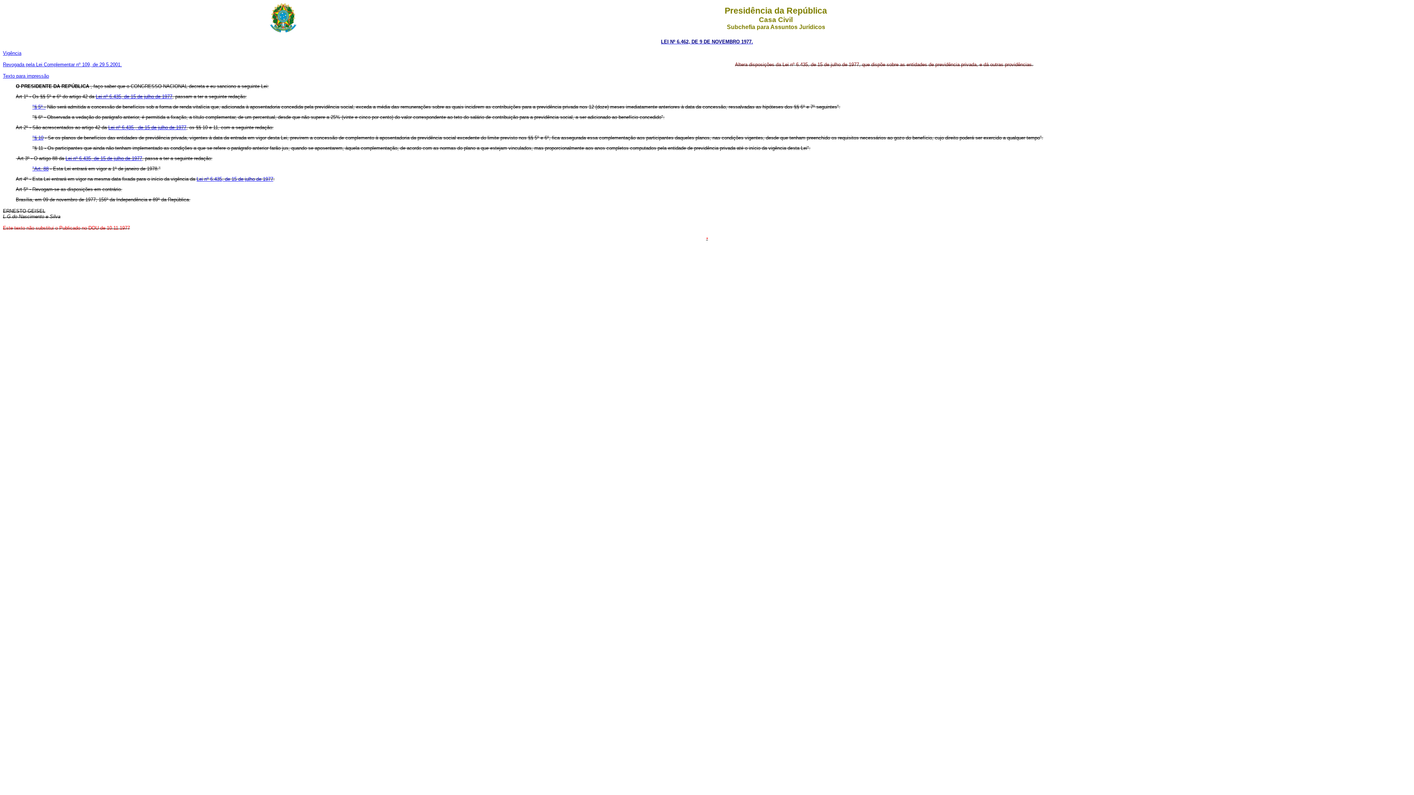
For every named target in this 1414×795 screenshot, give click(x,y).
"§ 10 (37, 138)
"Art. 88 (40, 169)
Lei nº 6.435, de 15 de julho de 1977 (134, 96)
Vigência (12, 53)
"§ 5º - (39, 107)
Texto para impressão (26, 76)
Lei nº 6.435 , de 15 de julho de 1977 (147, 127)
